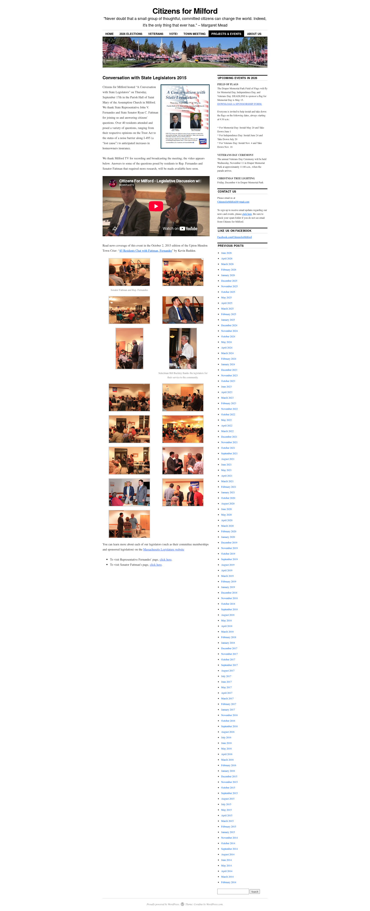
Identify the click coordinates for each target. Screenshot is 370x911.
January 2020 (228, 537)
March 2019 (227, 575)
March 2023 (227, 397)
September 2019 (229, 559)
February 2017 (228, 704)
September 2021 (229, 453)
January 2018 (228, 642)
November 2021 (229, 442)
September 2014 (229, 848)
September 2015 (229, 793)
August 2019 (227, 564)
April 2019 (226, 570)
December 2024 (229, 325)
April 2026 (226, 258)
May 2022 (226, 420)
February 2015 (228, 826)
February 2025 (228, 314)
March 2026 (227, 264)
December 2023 (229, 369)
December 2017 (229, 648)
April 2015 (226, 815)
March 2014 (227, 876)
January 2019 (228, 587)
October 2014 (228, 843)
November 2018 (229, 598)
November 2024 (229, 330)
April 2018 (226, 626)
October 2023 (228, 381)
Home (109, 34)
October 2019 (228, 553)
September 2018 (229, 609)
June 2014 (226, 860)
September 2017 (229, 665)
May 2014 (226, 865)
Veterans (155, 34)
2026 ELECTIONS (130, 34)
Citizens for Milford (185, 10)
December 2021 (229, 436)
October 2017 (228, 659)
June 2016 (226, 743)
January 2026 (228, 275)
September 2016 (229, 726)
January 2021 (228, 492)
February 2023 (228, 403)
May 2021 (226, 470)
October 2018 (228, 603)
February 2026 (228, 269)
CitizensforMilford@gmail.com (233, 201)
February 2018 (228, 637)
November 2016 (229, 715)
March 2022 (227, 431)
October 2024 (228, 336)
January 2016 (228, 770)
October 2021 (228, 447)
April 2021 (226, 475)
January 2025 (228, 319)
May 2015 (226, 809)
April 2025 (226, 303)
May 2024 (226, 342)
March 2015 (227, 821)
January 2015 (228, 832)
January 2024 (228, 364)
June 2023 (226, 386)
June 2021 (226, 464)
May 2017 (226, 687)
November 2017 (229, 653)
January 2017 (228, 709)
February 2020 (228, 531)
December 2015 (229, 776)
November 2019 (229, 548)
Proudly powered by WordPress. (163, 904)
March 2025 (227, 308)
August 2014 (227, 854)
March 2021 (227, 481)
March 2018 (227, 631)
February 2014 (228, 882)
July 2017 (226, 676)
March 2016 (227, 759)
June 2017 (226, 681)
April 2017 (226, 692)
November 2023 (229, 375)
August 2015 (227, 798)
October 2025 (228, 291)
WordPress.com (214, 904)
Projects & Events (226, 34)
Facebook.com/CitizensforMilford (234, 237)
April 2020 (226, 520)
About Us (254, 34)
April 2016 (226, 754)
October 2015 (228, 787)
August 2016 (227, 731)
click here (166, 559)
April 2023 (226, 392)
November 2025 (229, 286)
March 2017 (227, 698)
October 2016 (228, 720)
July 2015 (226, 804)
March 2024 (227, 353)
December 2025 (229, 280)
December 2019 (229, 542)
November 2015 (229, 782)
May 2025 (226, 297)
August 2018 (227, 614)
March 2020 (227, 525)
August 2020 (227, 503)
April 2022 (226, 425)
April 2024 (226, 347)
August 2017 (227, 670)
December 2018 (229, 592)
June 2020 (226, 509)
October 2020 (228, 498)
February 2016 (228, 765)
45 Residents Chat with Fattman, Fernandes (145, 250)
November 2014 (229, 837)
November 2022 (229, 408)
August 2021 (227, 459)
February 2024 (228, 358)
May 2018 (226, 620)
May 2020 (226, 514)
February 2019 (228, 581)
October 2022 (228, 414)
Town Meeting (195, 34)
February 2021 (228, 486)
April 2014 (226, 871)
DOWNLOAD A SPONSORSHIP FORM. (239, 103)
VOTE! (173, 34)
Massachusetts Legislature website (163, 549)
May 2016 (226, 748)
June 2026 (226, 252)
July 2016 (226, 737)
